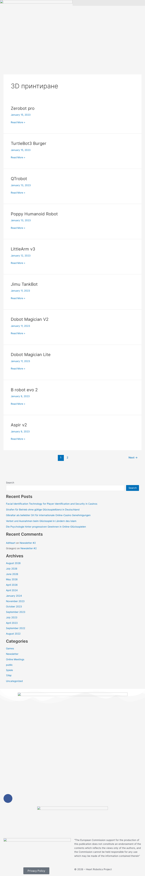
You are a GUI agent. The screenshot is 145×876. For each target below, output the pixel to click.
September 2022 (15, 628)
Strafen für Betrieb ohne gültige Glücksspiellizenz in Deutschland (42, 509)
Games (10, 648)
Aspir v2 (19, 424)
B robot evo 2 (24, 389)
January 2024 (14, 595)
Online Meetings (15, 659)
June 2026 (12, 574)
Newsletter (12, 654)
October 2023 (14, 606)
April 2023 (12, 622)
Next (133, 457)
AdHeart (10, 542)
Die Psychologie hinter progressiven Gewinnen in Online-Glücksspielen (46, 526)
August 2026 (13, 563)
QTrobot (19, 178)
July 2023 (11, 617)
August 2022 (13, 633)
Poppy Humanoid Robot (34, 213)
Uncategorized (14, 681)
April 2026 (12, 584)
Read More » (18, 122)
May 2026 (12, 579)
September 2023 (15, 612)
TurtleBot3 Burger (28, 143)
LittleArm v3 (23, 249)
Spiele (9, 670)
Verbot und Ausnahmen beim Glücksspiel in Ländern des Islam (41, 521)
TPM (8, 675)
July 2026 (11, 568)
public (9, 664)
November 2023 (15, 601)
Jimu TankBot (24, 284)
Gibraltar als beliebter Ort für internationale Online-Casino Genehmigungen (48, 515)
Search (10, 482)
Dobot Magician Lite (31, 354)
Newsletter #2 (28, 542)
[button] (108, 3)
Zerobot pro (22, 108)
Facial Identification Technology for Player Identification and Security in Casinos (51, 503)
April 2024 (12, 590)
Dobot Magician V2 (29, 319)
